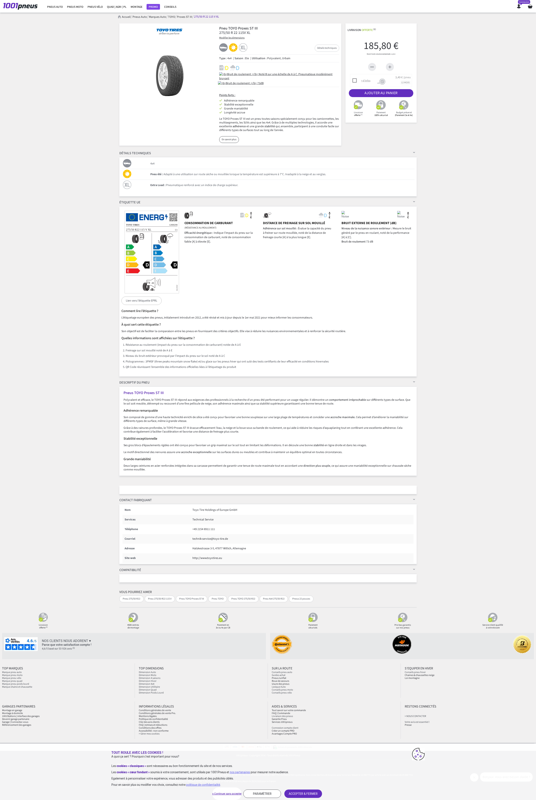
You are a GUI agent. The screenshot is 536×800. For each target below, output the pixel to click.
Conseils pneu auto (282, 672)
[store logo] (21, 6)
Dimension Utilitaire (149, 687)
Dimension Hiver (147, 681)
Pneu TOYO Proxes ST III (191, 599)
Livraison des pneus (282, 716)
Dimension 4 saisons (149, 678)
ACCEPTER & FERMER (303, 793)
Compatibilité (130, 570)
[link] (55, 7)
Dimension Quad (148, 690)
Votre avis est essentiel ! (417, 722)
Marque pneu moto (12, 675)
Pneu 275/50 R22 (131, 599)
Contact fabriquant (135, 500)
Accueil (126, 17)
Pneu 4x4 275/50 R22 (274, 599)
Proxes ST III (184, 17)
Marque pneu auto (12, 672)
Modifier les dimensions (232, 38)
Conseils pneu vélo (282, 693)
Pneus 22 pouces (301, 599)
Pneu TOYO (218, 599)
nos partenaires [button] (240, 772)
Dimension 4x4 (146, 684)
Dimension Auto (147, 672)
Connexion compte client (285, 728)
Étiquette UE (129, 202)
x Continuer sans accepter (227, 793)
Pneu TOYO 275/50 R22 (243, 599)
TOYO (171, 17)
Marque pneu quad (12, 681)
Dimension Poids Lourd (151, 693)
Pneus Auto (140, 17)
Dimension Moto (147, 675)
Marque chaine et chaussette (17, 687)
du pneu (134, 382)
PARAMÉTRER (262, 793)
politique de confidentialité (203, 784)
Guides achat (278, 675)
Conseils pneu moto (282, 690)
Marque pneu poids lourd (15, 684)
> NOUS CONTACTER (415, 716)
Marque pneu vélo (11, 678)
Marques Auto (157, 17)
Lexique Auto (279, 687)
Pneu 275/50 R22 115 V (159, 599)
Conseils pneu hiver (415, 672)
